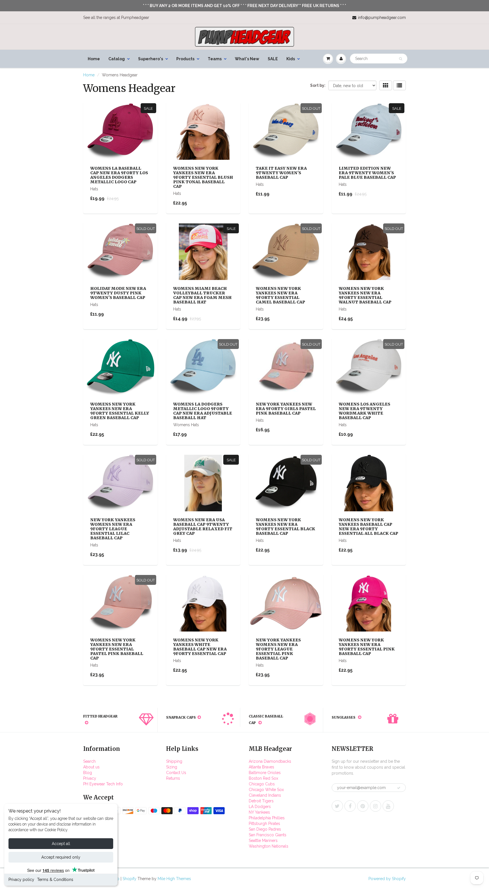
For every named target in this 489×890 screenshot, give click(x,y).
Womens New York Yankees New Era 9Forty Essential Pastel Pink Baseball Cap (116, 649)
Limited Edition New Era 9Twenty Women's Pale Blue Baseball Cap (367, 173)
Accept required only (60, 857)
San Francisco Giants (267, 835)
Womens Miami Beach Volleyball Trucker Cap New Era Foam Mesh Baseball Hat (202, 295)
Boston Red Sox (263, 778)
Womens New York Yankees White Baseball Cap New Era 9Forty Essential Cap (200, 646)
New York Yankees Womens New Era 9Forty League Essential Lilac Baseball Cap (112, 528)
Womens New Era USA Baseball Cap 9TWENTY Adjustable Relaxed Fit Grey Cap (202, 526)
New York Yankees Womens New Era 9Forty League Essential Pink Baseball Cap (278, 649)
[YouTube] (388, 806)
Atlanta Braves (261, 767)
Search (89, 761)
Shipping (174, 761)
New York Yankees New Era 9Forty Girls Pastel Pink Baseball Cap (286, 409)
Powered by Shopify (387, 878)
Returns (173, 778)
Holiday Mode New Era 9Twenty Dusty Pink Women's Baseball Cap (118, 293)
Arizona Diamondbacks (270, 761)
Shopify (129, 878)
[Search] (400, 58)
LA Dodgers (260, 806)
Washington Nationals (268, 846)
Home (94, 59)
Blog (87, 772)
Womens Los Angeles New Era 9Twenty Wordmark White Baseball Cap (364, 411)
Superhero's (150, 59)
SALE (273, 59)
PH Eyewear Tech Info (103, 784)
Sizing (171, 767)
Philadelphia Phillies (267, 818)
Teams (215, 59)
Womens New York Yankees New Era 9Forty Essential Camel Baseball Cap (280, 295)
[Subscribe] (399, 787)
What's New (247, 59)
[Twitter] (337, 806)
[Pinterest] (362, 806)
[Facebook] (350, 806)
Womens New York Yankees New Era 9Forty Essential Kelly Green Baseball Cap (119, 411)
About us (91, 767)
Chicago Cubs (262, 784)
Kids (290, 59)
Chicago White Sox (266, 789)
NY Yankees (259, 812)
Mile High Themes (174, 878)
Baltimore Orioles (265, 772)
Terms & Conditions (55, 879)
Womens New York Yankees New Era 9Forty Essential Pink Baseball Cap (367, 646)
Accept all (61, 843)
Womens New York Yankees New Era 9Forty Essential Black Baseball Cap (285, 526)
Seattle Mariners (263, 840)
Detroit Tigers (261, 801)
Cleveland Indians (265, 795)
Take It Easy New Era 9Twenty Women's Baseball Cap (281, 173)
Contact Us (176, 772)
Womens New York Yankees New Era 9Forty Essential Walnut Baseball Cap (365, 295)
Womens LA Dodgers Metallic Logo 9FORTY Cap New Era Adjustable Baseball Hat (202, 411)
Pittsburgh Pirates (264, 823)
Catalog (116, 59)
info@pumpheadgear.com (382, 17)
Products (185, 59)
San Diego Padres (265, 829)
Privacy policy (21, 879)
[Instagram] (375, 806)
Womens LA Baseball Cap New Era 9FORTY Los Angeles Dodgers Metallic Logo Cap (119, 175)
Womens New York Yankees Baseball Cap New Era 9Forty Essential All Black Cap (368, 526)
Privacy (89, 778)
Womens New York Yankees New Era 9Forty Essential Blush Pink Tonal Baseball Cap (203, 177)
